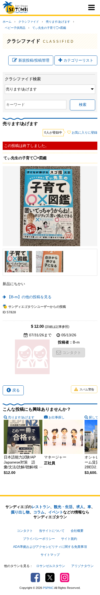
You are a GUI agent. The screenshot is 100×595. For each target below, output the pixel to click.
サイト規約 (69, 539)
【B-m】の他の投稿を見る (29, 297)
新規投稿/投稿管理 (33, 60)
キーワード (15, 104)
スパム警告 (86, 389)
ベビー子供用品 (15, 27)
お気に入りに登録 (84, 132)
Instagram (64, 577)
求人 (80, 507)
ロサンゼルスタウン (50, 566)
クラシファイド (28, 21)
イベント (55, 512)
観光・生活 (63, 507)
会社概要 (77, 531)
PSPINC (48, 587)
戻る (16, 390)
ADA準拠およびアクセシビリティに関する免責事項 (50, 547)
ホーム (7, 21)
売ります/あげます (58, 21)
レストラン (40, 507)
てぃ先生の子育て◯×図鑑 (49, 27)
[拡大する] (18, 261)
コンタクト (71, 352)
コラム (39, 512)
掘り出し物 (20, 512)
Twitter (50, 577)
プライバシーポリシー (39, 539)
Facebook (35, 577)
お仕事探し (57, 417)
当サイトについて (52, 531)
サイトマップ (50, 555)
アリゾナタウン (82, 566)
